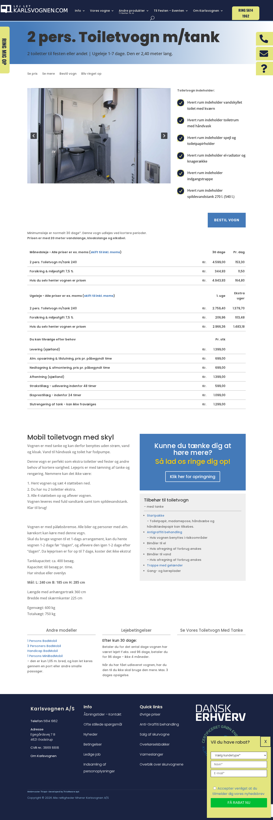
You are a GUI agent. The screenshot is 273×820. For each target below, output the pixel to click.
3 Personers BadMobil (44, 646)
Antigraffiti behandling (164, 532)
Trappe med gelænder (165, 565)
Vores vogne (100, 11)
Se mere (48, 74)
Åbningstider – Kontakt (102, 714)
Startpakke (155, 515)
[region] (99, 135)
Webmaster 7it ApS (37, 791)
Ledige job (92, 754)
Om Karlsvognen (206, 11)
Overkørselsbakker (155, 744)
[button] (33, 136)
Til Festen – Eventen (169, 11)
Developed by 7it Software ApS (64, 791)
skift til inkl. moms (105, 252)
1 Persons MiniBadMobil (45, 656)
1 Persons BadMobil (42, 641)
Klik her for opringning (192, 477)
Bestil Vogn (226, 220)
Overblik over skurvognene (161, 764)
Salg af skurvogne (155, 734)
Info (78, 11)
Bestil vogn (68, 74)
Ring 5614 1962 (245, 13)
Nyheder (90, 734)
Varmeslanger (151, 754)
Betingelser (93, 744)
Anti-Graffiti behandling (159, 724)
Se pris (32, 74)
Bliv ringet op (91, 74)
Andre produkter (132, 11)
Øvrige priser (150, 714)
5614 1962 (44, 721)
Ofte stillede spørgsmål (103, 724)
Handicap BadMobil (42, 651)
